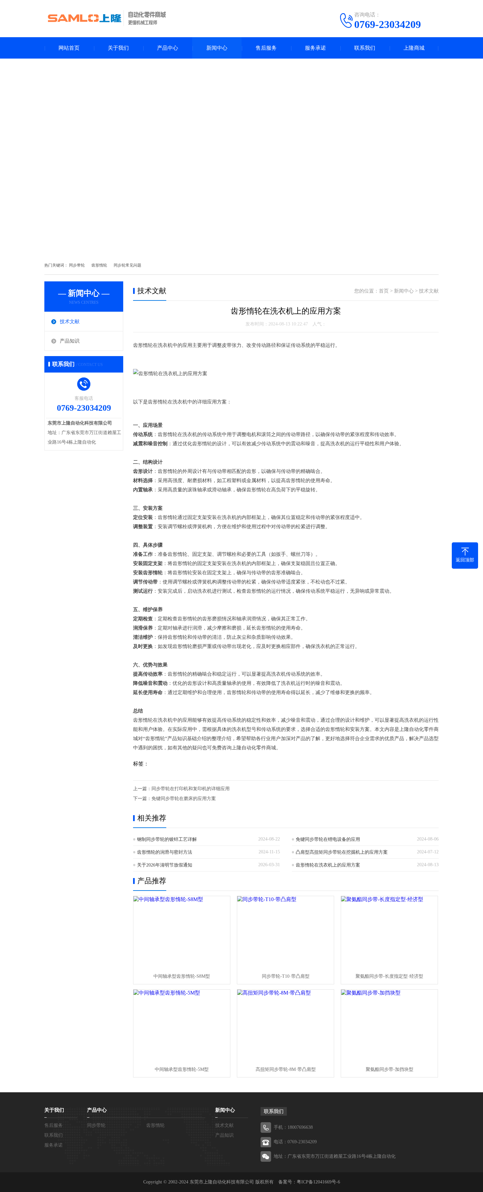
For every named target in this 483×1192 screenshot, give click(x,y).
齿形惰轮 (99, 265)
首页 (384, 291)
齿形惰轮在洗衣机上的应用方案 (328, 865)
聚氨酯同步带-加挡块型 (389, 1069)
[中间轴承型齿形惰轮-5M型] (181, 1026)
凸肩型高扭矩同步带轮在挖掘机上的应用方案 (342, 852)
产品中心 (167, 48)
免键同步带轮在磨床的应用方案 (183, 798)
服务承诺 (315, 48)
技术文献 (70, 321)
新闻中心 (216, 48)
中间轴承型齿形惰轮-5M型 (182, 1069)
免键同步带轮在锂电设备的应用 (328, 839)
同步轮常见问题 (127, 265)
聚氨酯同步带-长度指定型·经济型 (389, 976)
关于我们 (118, 48)
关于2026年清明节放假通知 (164, 865)
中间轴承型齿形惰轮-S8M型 (181, 976)
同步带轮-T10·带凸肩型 (286, 976)
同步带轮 (77, 265)
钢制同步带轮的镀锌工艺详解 (167, 839)
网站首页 (69, 48)
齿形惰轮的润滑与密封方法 (164, 852)
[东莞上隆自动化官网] (106, 18)
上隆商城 (414, 48)
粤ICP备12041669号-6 (318, 1181)
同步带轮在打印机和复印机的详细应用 (190, 788)
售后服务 (266, 48)
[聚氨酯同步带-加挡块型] (389, 1026)
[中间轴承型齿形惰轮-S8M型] (181, 932)
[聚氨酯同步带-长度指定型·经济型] (389, 932)
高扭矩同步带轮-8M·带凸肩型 (286, 1069)
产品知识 (70, 341)
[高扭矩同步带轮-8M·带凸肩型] (285, 1026)
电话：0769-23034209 (295, 1141)
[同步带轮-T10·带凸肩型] (285, 932)
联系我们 (364, 48)
